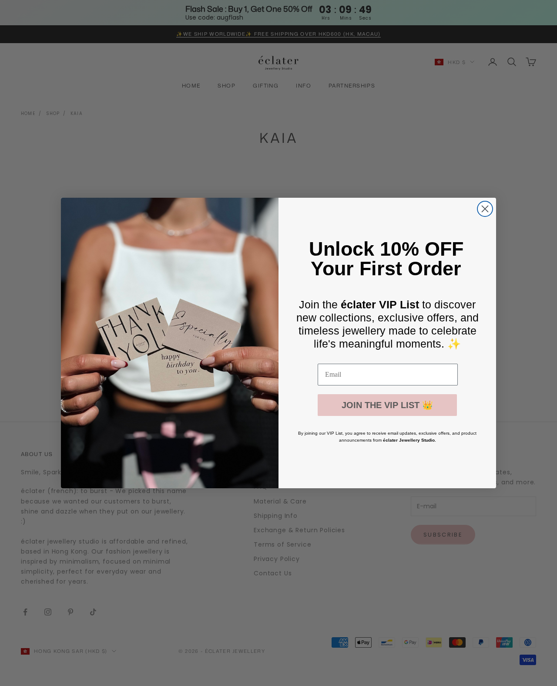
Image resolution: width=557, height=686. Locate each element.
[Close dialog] (485, 208)
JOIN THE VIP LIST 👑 (387, 405)
